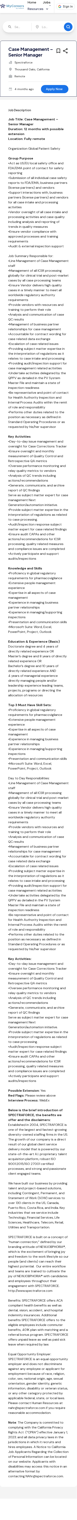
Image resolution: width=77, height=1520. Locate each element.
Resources (35, 9)
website (25, 1461)
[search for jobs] (68, 27)
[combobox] (18, 27)
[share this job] (65, 51)
